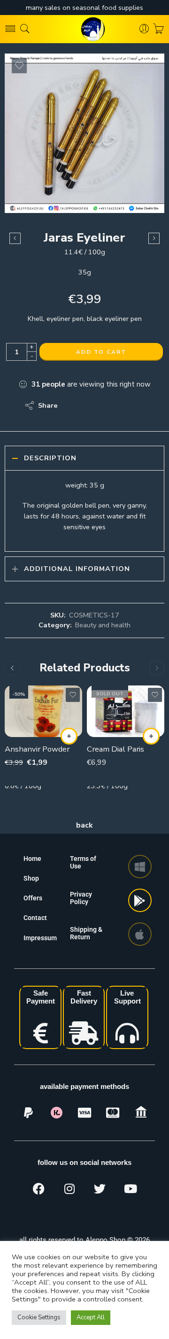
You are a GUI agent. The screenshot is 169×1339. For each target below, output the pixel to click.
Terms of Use (83, 862)
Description (50, 458)
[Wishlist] (19, 65)
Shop (31, 878)
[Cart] (158, 29)
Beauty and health (103, 625)
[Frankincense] (15, 238)
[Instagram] (69, 1188)
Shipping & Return (86, 933)
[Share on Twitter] (73, 405)
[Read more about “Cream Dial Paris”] (151, 736)
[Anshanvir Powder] (43, 711)
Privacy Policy (81, 897)
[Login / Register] (144, 29)
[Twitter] (100, 1188)
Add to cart (101, 352)
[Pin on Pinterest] (110, 405)
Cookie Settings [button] (39, 1317)
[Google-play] (140, 900)
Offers (32, 898)
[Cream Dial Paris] (125, 711)
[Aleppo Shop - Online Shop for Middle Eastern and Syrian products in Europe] (84, 29)
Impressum (40, 938)
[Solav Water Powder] (154, 238)
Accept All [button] (91, 1317)
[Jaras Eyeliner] (84, 133)
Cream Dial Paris (115, 749)
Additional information (77, 568)
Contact (35, 917)
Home (32, 858)
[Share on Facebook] (91, 405)
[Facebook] (39, 1188)
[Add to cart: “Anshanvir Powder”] (69, 736)
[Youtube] (130, 1188)
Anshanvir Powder (37, 749)
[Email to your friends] (129, 405)
